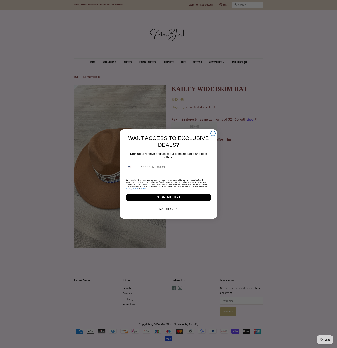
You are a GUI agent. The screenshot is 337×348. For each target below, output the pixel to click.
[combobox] (132, 167)
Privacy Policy (132, 188)
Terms (143, 188)
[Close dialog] (213, 133)
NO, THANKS (168, 209)
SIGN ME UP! (168, 197)
